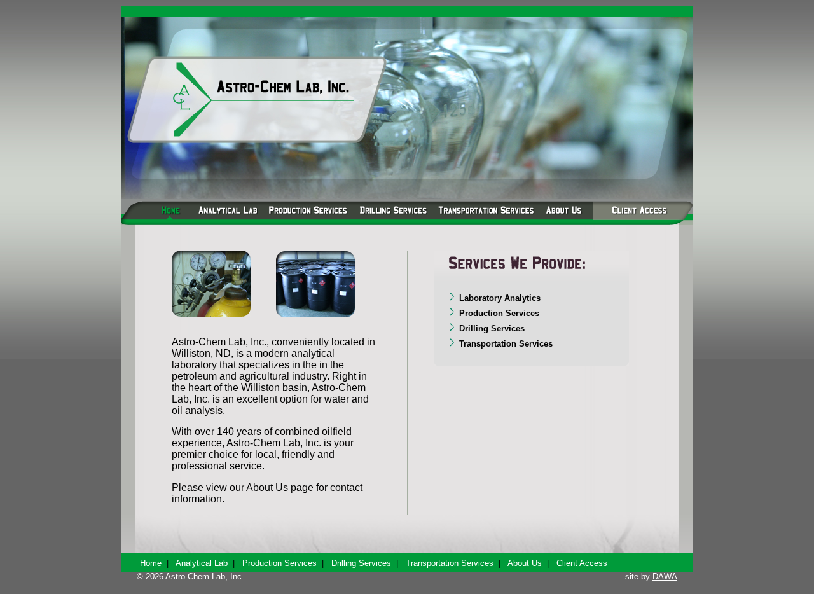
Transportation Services (449, 563)
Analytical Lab (202, 563)
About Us (524, 563)
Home (151, 563)
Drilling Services (361, 563)
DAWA (664, 576)
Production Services (279, 563)
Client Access (581, 563)
